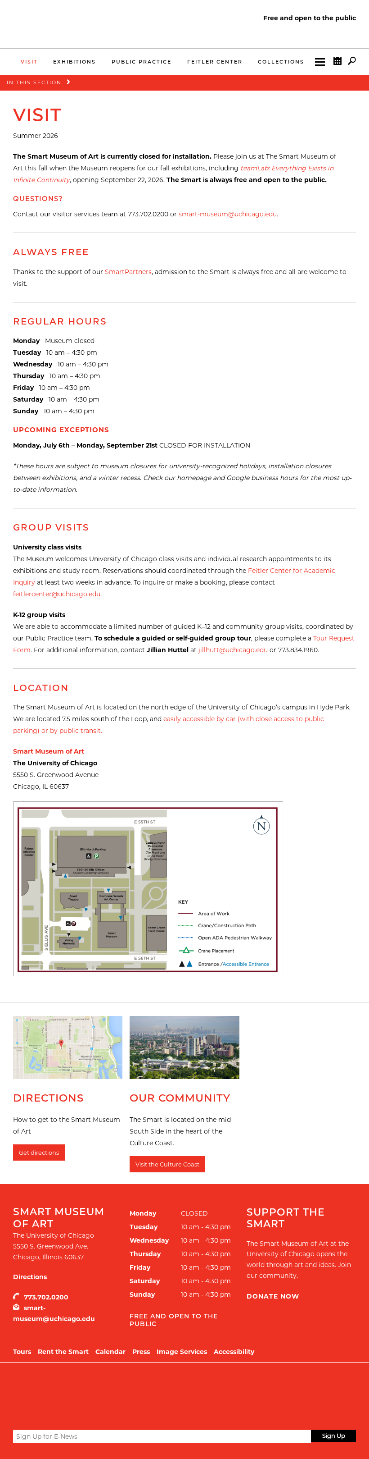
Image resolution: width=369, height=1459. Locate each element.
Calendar (110, 1352)
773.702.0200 (46, 1297)
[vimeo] (67, 1414)
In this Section (34, 82)
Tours (22, 1352)
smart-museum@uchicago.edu (228, 214)
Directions (48, 1098)
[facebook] (34, 1414)
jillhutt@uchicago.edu (233, 650)
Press (141, 1352)
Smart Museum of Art (48, 751)
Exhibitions (74, 62)
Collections (281, 62)
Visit (29, 62)
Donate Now (273, 1296)
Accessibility (234, 1352)
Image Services (182, 1352)
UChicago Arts (99, 1385)
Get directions (39, 1152)
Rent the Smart (63, 1352)
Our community (180, 1098)
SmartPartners (128, 272)
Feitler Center (215, 62)
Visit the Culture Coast (167, 1164)
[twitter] (18, 1415)
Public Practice (141, 62)
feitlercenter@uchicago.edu (56, 594)
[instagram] (51, 1414)
